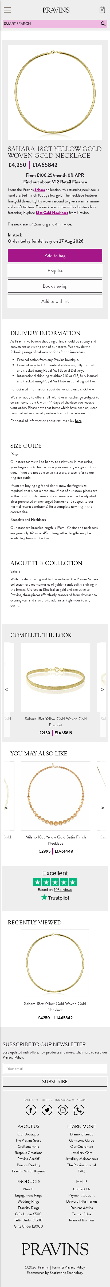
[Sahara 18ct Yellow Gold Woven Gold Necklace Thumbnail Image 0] (55, 92)
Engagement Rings (28, 1195)
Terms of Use (81, 1214)
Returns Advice (81, 1208)
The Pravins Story (28, 1140)
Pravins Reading (28, 1165)
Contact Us (81, 1189)
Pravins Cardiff (28, 1159)
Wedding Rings (28, 1201)
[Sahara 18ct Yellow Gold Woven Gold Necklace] (55, 963)
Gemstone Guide (81, 1140)
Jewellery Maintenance (81, 1159)
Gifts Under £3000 (28, 1226)
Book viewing (55, 285)
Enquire (55, 270)
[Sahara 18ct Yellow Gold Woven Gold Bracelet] (55, 677)
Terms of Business (82, 1220)
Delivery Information (81, 1201)
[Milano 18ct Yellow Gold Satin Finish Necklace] (55, 796)
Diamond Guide (81, 1134)
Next (103, 689)
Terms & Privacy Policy (68, 1267)
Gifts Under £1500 (28, 1220)
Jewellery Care (81, 1153)
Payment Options (81, 1195)
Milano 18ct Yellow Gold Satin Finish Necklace (55, 840)
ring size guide (20, 477)
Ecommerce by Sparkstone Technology (55, 1272)
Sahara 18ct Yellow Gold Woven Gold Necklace (55, 1006)
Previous (7, 689)
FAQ (81, 1171)
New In (28, 1189)
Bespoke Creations (28, 1153)
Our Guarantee (81, 1146)
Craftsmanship (28, 1146)
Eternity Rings (28, 1208)
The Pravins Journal (81, 1165)
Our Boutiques (28, 1134)
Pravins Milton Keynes (28, 1171)
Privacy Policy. (13, 1057)
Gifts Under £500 (28, 1214)
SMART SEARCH (17, 24)
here (90, 389)
